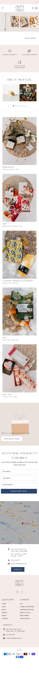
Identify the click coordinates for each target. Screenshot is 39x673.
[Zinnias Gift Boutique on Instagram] (17, 592)
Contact (5, 618)
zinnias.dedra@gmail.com (19, 563)
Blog (4, 609)
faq (21, 603)
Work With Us (25, 618)
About (4, 615)
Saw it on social (19, 80)
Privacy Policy (25, 612)
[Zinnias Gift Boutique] (19, 8)
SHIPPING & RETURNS (27, 609)
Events (4, 612)
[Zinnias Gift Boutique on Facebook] (22, 592)
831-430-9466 (10, 634)
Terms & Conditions (27, 606)
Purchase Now (12, 439)
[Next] (35, 94)
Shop (4, 606)
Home (4, 603)
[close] (36, 2)
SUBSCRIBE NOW (19, 491)
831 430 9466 (15, 560)
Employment (24, 615)
